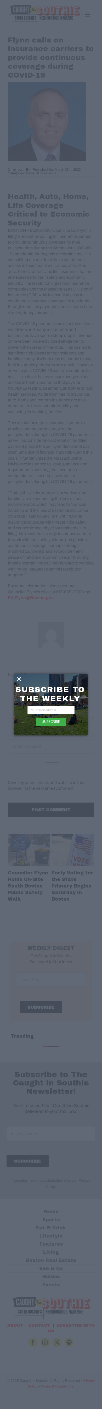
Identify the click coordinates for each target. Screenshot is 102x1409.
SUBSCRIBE (51, 721)
